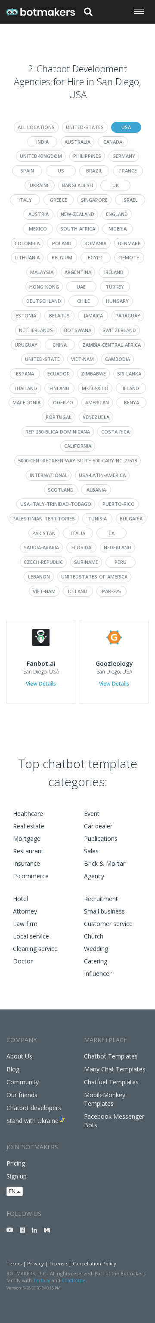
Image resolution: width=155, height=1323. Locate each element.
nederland (117, 547)
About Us (19, 1056)
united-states (85, 127)
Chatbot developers (33, 1108)
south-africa (77, 228)
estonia (26, 315)
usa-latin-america (102, 475)
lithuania (27, 257)
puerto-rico (118, 504)
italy (25, 200)
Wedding (96, 949)
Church (93, 936)
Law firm (25, 924)
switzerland (119, 330)
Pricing (15, 1163)
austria (38, 214)
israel (130, 200)
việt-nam (44, 591)
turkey (114, 286)
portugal (58, 417)
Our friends (21, 1095)
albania (96, 489)
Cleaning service (35, 949)
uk (115, 185)
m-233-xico (95, 388)
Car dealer (98, 826)
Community (22, 1082)
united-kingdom (41, 156)
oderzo (63, 402)
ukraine (40, 185)
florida (81, 547)
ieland (131, 388)
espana (25, 373)
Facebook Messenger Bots (114, 1120)
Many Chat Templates (115, 1069)
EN (13, 1191)
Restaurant (28, 851)
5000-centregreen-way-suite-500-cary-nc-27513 (77, 460)
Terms (14, 1263)
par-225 (111, 591)
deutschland (43, 301)
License (58, 1263)
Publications (101, 838)
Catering (95, 961)
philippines (87, 156)
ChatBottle (74, 1280)
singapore (94, 200)
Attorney (25, 911)
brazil (94, 170)
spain (27, 170)
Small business (104, 911)
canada (112, 141)
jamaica (93, 315)
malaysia (41, 272)
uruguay (26, 345)
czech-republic (43, 562)
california (77, 446)
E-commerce (31, 876)
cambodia (117, 359)
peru (121, 562)
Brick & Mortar (104, 863)
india (42, 141)
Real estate (28, 826)
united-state (42, 359)
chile (83, 301)
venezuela (96, 417)
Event (91, 813)
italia (78, 533)
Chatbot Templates (111, 1056)
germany (123, 156)
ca (111, 533)
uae (81, 286)
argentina (78, 272)
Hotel (20, 899)
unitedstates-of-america (94, 576)
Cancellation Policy (94, 1263)
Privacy (35, 1263)
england (117, 214)
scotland (61, 489)
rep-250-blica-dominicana (57, 431)
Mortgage (26, 838)
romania (95, 243)
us (61, 170)
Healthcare (28, 813)
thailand (25, 388)
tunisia (97, 518)
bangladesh (77, 185)
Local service (31, 936)
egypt (95, 257)
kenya (131, 402)
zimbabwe (93, 373)
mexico (38, 228)
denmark (129, 243)
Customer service (108, 924)
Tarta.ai (41, 1280)
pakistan (44, 533)
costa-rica (115, 431)
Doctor (23, 961)
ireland (114, 272)
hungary (117, 301)
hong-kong (44, 286)
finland (59, 388)
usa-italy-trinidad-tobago (55, 504)
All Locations (36, 127)
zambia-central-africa (111, 345)
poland (61, 243)
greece (58, 200)
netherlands (36, 330)
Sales (91, 851)
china (60, 345)
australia (77, 141)
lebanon (39, 576)
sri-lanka (129, 373)
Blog (12, 1069)
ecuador (58, 373)
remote (129, 257)
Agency (94, 876)
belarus (59, 315)
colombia (27, 243)
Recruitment (101, 899)
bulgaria (131, 518)
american (97, 402)
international (49, 475)
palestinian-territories (43, 518)
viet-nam (82, 359)
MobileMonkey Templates (104, 1099)
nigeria (117, 228)
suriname (86, 562)
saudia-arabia (41, 547)
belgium (62, 257)
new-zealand (77, 214)
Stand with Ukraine (32, 1121)
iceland (77, 591)
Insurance (26, 863)
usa (126, 127)
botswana (77, 330)
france (128, 170)
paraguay (127, 315)
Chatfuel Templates (111, 1082)
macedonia (26, 402)
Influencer (98, 973)
